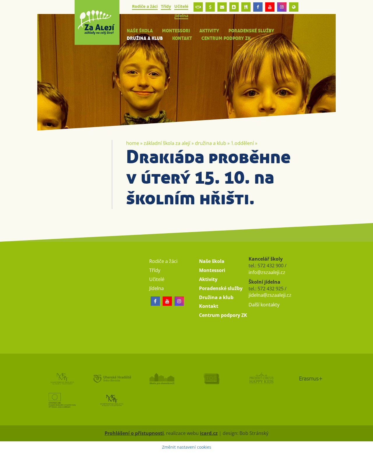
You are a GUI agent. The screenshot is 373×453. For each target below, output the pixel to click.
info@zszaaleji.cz (267, 272)
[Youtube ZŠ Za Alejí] (270, 7)
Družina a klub (210, 143)
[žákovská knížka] (234, 7)
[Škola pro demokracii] (161, 378)
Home (132, 143)
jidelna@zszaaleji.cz (270, 295)
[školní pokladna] (210, 7)
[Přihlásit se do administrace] (367, 447)
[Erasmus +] (293, 7)
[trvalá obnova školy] (211, 378)
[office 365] (222, 7)
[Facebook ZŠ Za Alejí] (258, 7)
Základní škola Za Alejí (167, 143)
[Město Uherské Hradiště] (112, 378)
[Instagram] (281, 7)
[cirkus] (261, 378)
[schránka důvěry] (198, 7)
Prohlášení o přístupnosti (134, 433)
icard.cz (209, 433)
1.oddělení (242, 143)
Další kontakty (264, 304)
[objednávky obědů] (246, 7)
